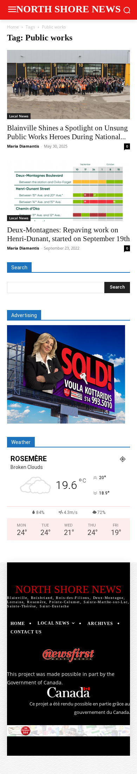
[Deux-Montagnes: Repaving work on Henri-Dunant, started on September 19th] (68, 190)
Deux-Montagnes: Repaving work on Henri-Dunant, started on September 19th (68, 234)
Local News (18, 116)
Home (13, 27)
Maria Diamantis (23, 146)
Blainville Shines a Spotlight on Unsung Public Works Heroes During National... (67, 132)
